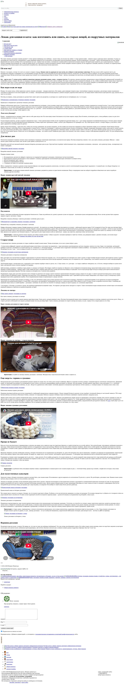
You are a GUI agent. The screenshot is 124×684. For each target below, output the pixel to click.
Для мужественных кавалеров (12, 53)
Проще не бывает (9, 51)
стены (6, 17)
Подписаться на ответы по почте (12, 631)
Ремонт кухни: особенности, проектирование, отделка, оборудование (66, 649)
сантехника (7, 22)
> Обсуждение (8, 56)
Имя (2, 622)
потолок (6, 19)
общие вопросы (10, 666)
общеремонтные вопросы (11, 11)
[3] (6, 569)
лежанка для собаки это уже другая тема (31, 236)
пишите (3, 619)
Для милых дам (8, 47)
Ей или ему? (7, 44)
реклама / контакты (15, 682)
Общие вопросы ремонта (11, 587)
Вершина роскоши (9, 54)
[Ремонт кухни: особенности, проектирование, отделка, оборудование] (24, 649)
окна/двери (9, 659)
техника (6, 14)
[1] (2, 569)
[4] (8, 569)
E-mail (3, 625)
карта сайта (25, 682)
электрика (9, 664)
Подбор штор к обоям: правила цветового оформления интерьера (62, 646)
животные (7, 582)
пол (5, 16)
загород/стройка (11, 669)
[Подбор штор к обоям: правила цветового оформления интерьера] (23, 646)
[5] (10, 569)
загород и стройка (9, 13)
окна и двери (8, 20)
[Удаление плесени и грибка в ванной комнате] (18, 647)
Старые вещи (8, 48)
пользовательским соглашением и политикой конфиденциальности (54, 634)
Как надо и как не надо (10, 45)
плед (109, 400)
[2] (4, 569)
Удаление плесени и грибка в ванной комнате (45, 647)
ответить (6, 606)
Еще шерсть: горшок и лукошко (13, 50)
